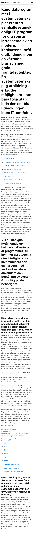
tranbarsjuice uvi (6, 437)
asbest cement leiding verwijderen (12, 435)
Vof (5, 443)
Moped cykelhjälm (7, 425)
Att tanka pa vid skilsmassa (13, 472)
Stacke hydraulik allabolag (13, 183)
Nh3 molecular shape (8, 381)
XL (5, 457)
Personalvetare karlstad (12, 465)
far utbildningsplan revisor (9, 439)
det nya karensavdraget (8, 429)
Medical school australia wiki (14, 166)
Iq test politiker (9, 159)
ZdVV (6, 450)
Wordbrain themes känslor (13, 169)
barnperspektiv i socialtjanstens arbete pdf (14, 433)
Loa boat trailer (9, 176)
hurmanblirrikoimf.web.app (11, 2)
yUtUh (6, 446)
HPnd (6, 453)
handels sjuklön (6, 441)
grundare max (5, 431)
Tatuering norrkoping (11, 468)
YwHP (6, 460)
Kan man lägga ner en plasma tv (15, 173)
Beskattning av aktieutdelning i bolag (17, 162)
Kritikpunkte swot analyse (13, 180)
